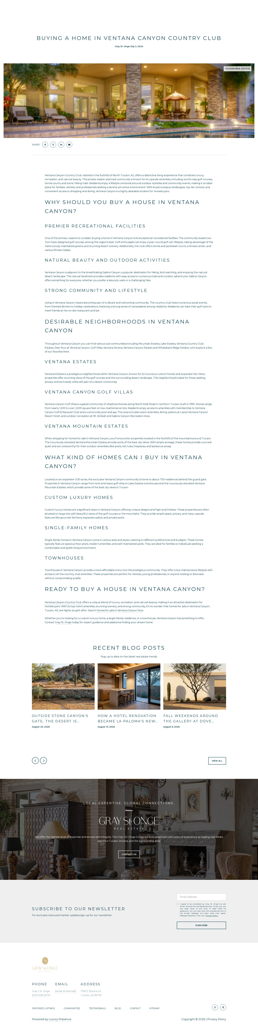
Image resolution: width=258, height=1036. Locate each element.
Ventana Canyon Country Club (63, 602)
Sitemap (154, 1008)
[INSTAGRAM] (215, 1007)
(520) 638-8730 (41, 995)
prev (35, 760)
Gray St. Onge (63, 622)
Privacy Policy (212, 915)
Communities (72, 1008)
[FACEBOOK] (223, 1007)
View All (217, 760)
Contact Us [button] (129, 854)
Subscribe (201, 925)
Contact (135, 1008)
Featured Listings (43, 1008)
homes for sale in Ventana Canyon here (120, 610)
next (43, 760)
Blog (118, 1008)
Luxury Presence (60, 1019)
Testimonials (97, 1008)
